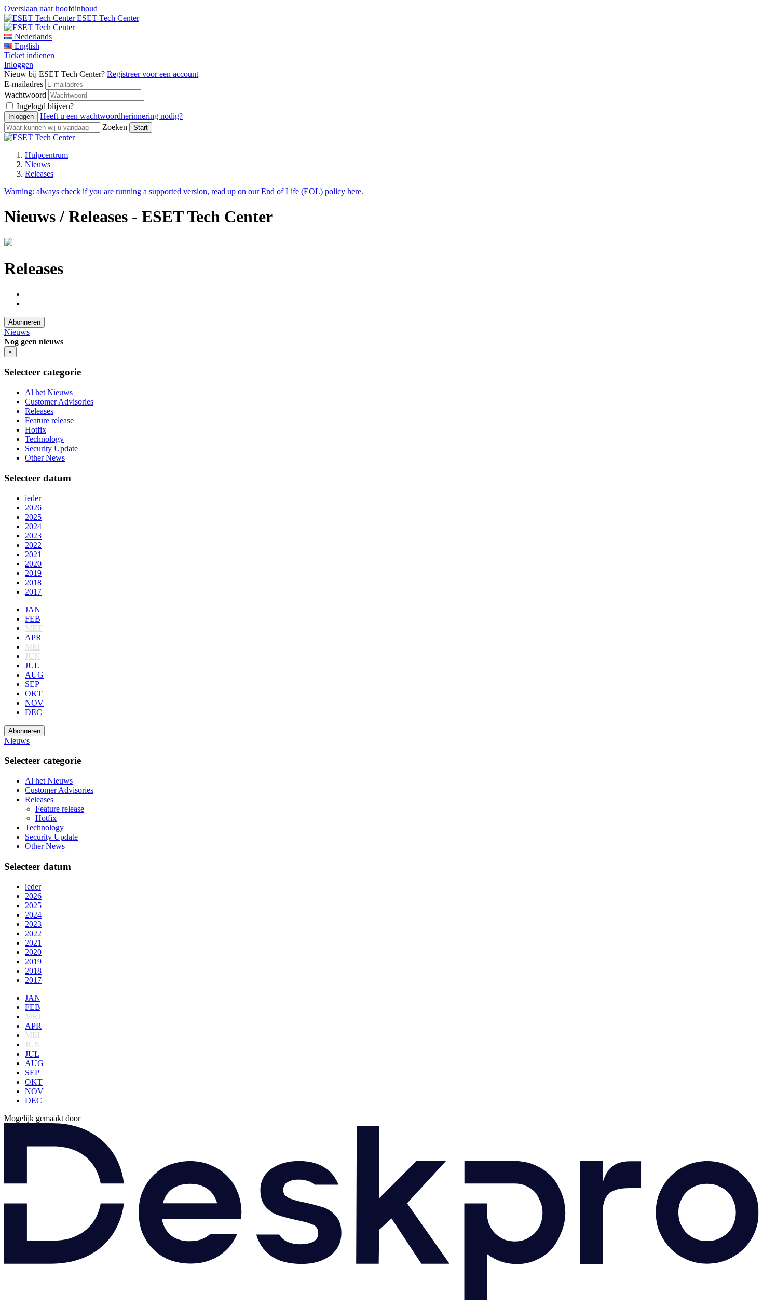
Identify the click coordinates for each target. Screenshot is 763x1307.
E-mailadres (23, 83)
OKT (34, 693)
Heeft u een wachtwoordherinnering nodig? (111, 116)
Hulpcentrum (46, 155)
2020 (33, 563)
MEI (32, 646)
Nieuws (37, 164)
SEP (32, 684)
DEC (33, 712)
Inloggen (18, 64)
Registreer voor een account (152, 74)
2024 (33, 526)
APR (33, 637)
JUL (32, 665)
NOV (34, 702)
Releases (39, 173)
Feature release (49, 420)
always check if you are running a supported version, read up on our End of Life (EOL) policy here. (183, 191)
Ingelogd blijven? (45, 106)
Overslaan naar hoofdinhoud (51, 8)
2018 (33, 582)
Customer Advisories (59, 401)
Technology (44, 439)
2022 (33, 545)
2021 (33, 554)
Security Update (51, 448)
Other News (45, 457)
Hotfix (35, 429)
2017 (33, 591)
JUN (32, 656)
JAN (32, 609)
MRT (34, 628)
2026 (33, 507)
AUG (34, 674)
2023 (33, 535)
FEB (32, 618)
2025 (33, 517)
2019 (33, 573)
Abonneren (24, 322)
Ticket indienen (29, 55)
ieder (33, 498)
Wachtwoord (25, 94)
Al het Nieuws (49, 392)
